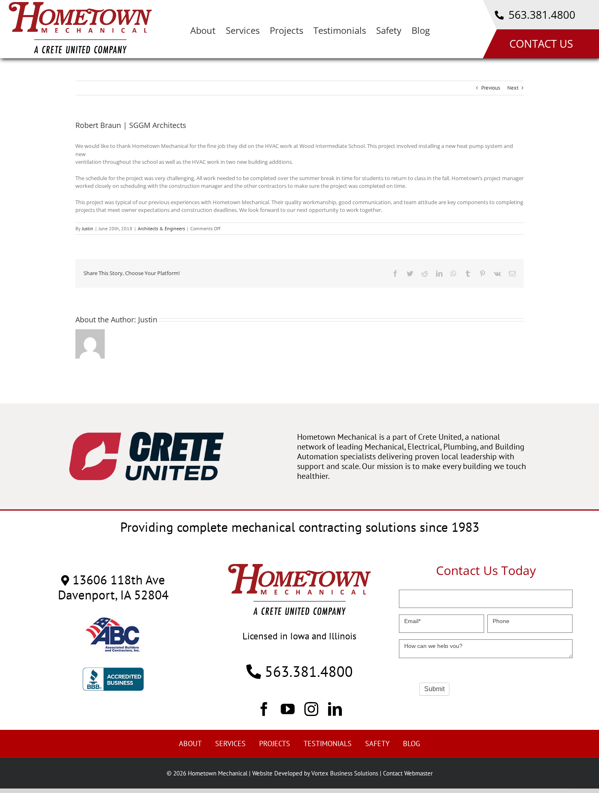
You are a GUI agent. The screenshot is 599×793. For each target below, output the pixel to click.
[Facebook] (264, 709)
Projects (274, 743)
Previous (490, 87)
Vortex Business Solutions (344, 773)
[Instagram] (311, 709)
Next (512, 87)
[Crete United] (146, 435)
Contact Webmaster (408, 773)
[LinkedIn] (335, 709)
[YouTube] (288, 709)
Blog (411, 743)
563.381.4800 (540, 14)
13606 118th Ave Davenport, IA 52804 (113, 587)
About (190, 743)
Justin (87, 228)
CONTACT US (541, 43)
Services (230, 743)
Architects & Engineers (161, 228)
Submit (434, 688)
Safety (377, 743)
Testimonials (328, 743)
